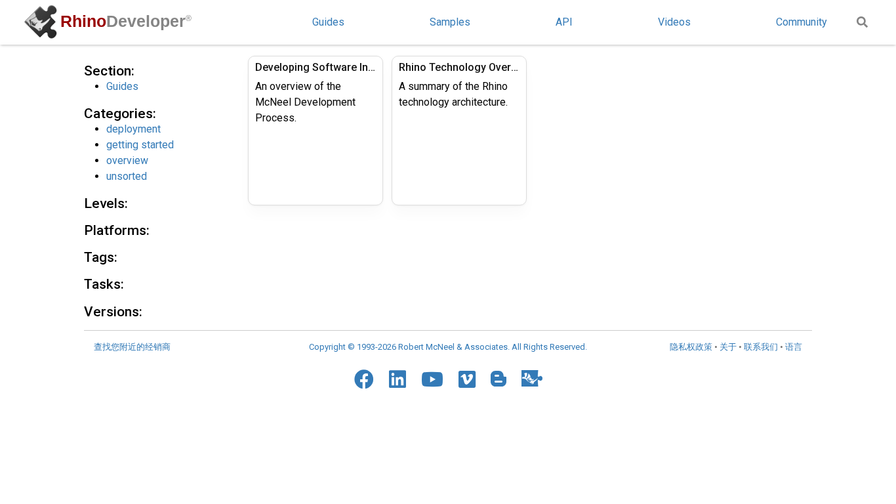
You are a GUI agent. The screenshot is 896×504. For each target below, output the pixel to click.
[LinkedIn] (397, 379)
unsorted (126, 176)
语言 (793, 347)
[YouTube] (432, 379)
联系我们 (761, 347)
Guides (328, 22)
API (564, 22)
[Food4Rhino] (532, 378)
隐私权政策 (691, 347)
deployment (133, 129)
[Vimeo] (467, 379)
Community (801, 22)
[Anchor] (141, 69)
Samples (450, 22)
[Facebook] (364, 379)
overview (127, 160)
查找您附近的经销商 (132, 347)
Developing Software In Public (315, 67)
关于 (728, 347)
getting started (140, 144)
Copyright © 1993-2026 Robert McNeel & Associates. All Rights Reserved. (448, 347)
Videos (674, 22)
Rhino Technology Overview (459, 67)
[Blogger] (498, 378)
